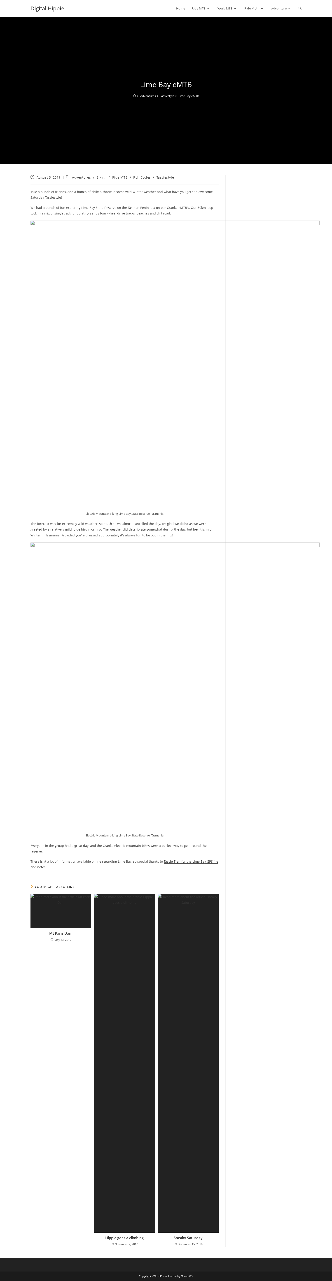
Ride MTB (120, 177)
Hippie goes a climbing (124, 1237)
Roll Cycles (142, 177)
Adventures (81, 177)
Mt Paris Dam (60, 933)
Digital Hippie (47, 8)
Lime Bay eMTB (188, 96)
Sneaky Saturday (188, 1237)
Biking (101, 177)
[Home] (134, 96)
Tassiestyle (165, 177)
